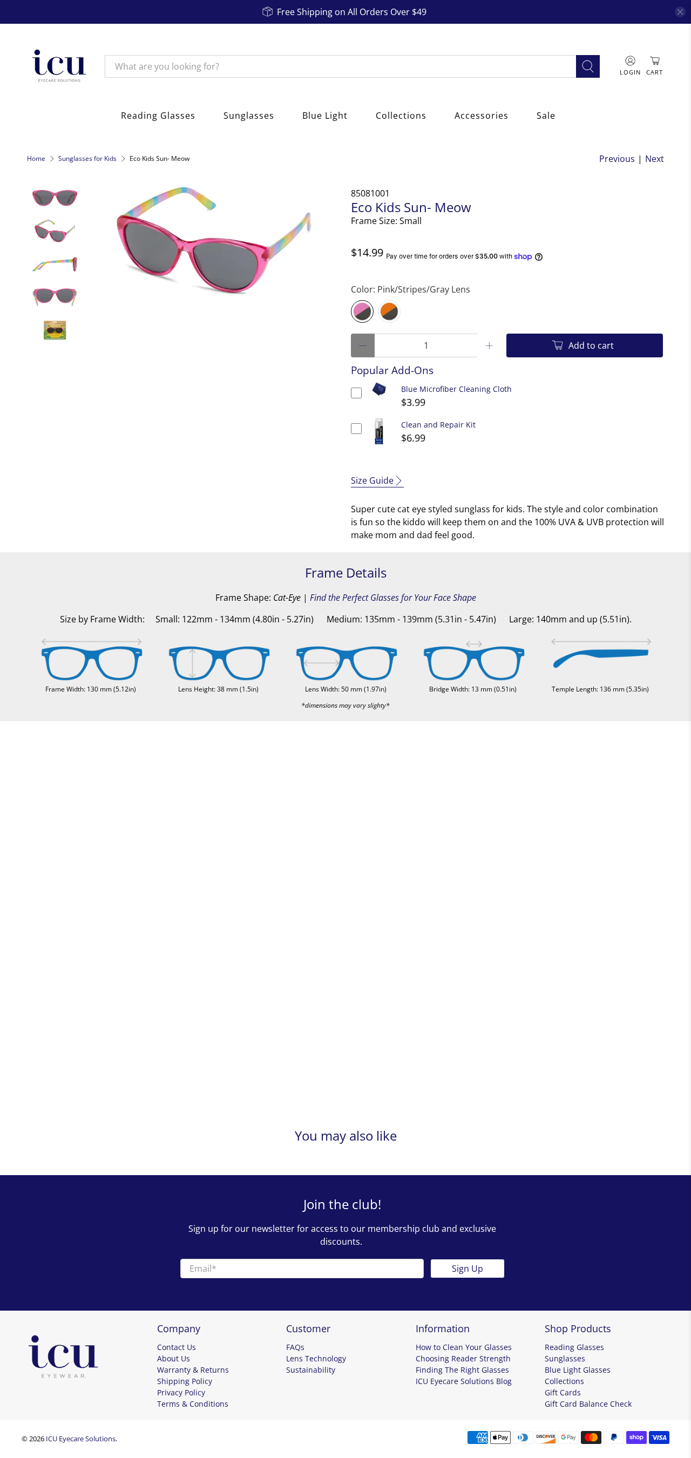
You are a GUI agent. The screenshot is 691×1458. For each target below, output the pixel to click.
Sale (546, 115)
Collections (401, 115)
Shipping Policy (184, 1381)
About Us (173, 1358)
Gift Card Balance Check (588, 1404)
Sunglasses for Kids (87, 158)
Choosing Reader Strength (463, 1358)
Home (36, 158)
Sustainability (310, 1370)
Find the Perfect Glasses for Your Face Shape (393, 597)
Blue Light (325, 115)
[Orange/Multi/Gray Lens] (389, 311)
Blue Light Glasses (578, 1370)
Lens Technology (316, 1358)
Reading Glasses (158, 115)
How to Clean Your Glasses (464, 1347)
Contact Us (176, 1347)
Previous (617, 159)
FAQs (295, 1347)
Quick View (379, 395)
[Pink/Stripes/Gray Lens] (362, 311)
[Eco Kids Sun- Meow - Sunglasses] (214, 241)
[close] (680, 11)
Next (654, 159)
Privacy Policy (181, 1392)
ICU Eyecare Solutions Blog (464, 1381)
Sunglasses (248, 115)
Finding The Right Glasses (462, 1370)
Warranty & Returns (193, 1370)
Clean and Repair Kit (438, 424)
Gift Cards (563, 1392)
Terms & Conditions (192, 1404)
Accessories (482, 115)
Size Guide (372, 480)
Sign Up (467, 1268)
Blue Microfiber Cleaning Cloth (456, 389)
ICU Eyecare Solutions (81, 1438)
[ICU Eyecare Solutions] (57, 66)
